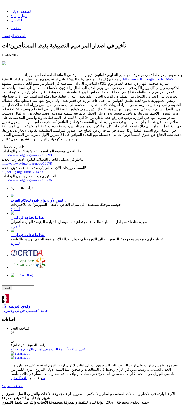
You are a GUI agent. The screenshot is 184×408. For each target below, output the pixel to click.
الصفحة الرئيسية (14, 36)
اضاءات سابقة (12, 386)
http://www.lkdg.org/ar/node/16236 (27, 180)
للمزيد (15, 209)
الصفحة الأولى (21, 11)
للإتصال (16, 20)
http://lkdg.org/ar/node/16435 (22, 172)
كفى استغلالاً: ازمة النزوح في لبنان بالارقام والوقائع (48, 349)
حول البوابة (19, 16)
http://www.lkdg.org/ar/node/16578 (27, 163)
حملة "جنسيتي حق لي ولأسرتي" (25, 308)
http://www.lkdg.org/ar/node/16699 (148, 79)
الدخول (16, 28)
